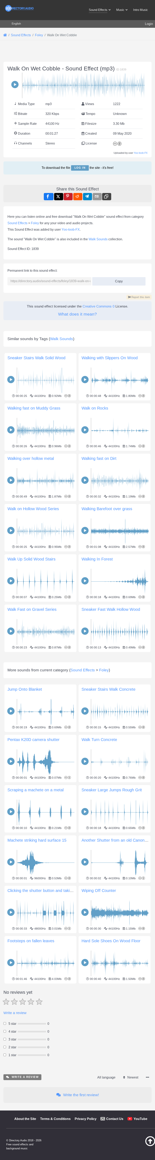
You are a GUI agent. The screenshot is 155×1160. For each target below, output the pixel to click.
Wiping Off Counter (99, 890)
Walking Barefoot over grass (107, 509)
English (16, 23)
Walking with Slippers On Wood (110, 358)
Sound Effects (17, 223)
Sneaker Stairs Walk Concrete (108, 689)
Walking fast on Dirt (99, 458)
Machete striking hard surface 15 (36, 840)
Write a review (14, 1013)
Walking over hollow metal (30, 458)
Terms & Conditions (55, 1119)
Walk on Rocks (95, 408)
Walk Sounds (98, 239)
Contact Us (114, 1119)
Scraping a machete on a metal (35, 790)
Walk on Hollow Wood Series (33, 509)
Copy (117, 280)
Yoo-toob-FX (141, 153)
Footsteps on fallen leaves (30, 941)
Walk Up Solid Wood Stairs (31, 559)
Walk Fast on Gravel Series (32, 609)
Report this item (140, 297)
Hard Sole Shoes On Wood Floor (111, 941)
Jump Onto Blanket (24, 689)
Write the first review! (80, 1095)
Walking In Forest (97, 559)
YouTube (140, 1119)
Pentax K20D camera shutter (33, 739)
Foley (35, 223)
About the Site (25, 1119)
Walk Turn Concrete (99, 739)
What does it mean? (77, 314)
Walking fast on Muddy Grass (33, 408)
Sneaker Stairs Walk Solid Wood (36, 358)
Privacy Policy (85, 1119)
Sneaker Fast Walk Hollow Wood (111, 609)
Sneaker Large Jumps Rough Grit (112, 790)
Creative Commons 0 (98, 306)
